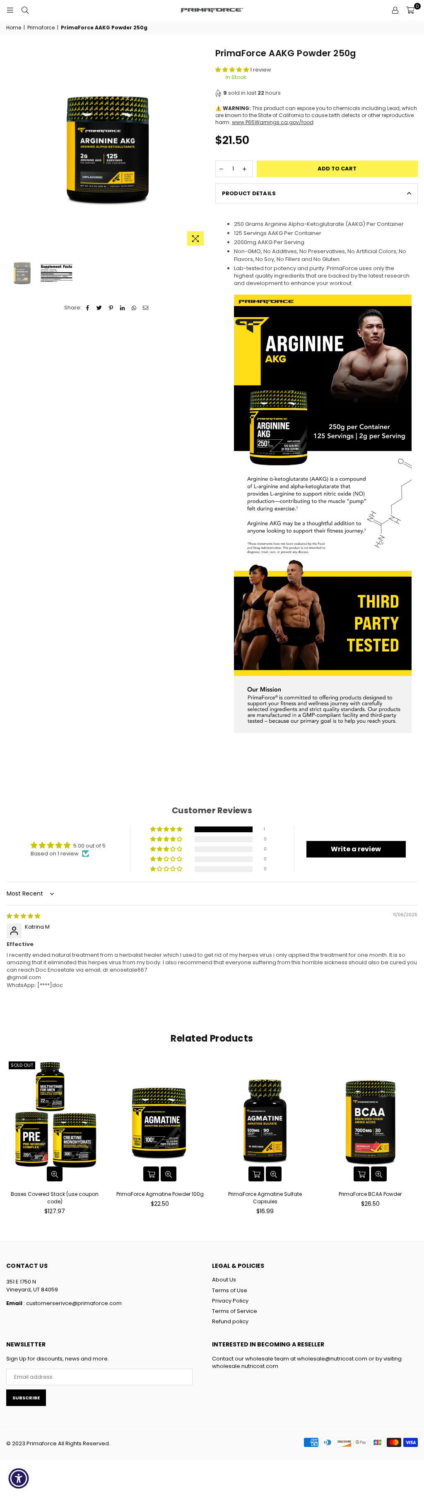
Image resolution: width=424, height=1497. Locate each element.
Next (202, 148)
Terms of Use (229, 1290)
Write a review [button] (356, 849)
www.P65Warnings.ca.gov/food (272, 122)
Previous (13, 148)
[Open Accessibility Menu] (18, 1478)
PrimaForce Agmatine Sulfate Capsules (265, 1197)
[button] (232, 70)
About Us (224, 1280)
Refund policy (230, 1321)
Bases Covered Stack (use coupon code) (55, 1197)
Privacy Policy (230, 1301)
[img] (23, 916)
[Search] (24, 10)
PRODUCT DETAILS (249, 193)
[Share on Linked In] (123, 307)
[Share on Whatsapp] (134, 307)
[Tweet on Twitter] (99, 307)
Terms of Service (234, 1311)
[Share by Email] (146, 307)
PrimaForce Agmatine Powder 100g (160, 1194)
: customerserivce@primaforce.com (72, 1303)
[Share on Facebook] (88, 307)
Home (13, 27)
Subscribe (26, 1397)
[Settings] (395, 10)
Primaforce (41, 27)
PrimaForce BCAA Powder (370, 1194)
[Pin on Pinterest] (111, 307)
